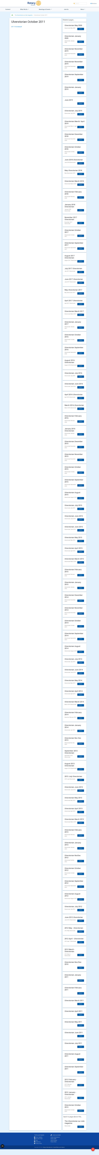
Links (36, 1140)
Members (94, 3)
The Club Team (39, 1138)
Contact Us (37, 1141)
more (80, 28)
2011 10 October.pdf (16, 26)
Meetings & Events (45, 9)
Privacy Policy (38, 1143)
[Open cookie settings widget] (2, 1146)
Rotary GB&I (53, 1138)
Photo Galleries (38, 1137)
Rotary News (53, 1141)
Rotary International (55, 1137)
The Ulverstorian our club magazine (23, 15)
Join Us (66, 9)
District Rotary (54, 1140)
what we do (24, 9)
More (82, 9)
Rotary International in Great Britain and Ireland (53, 1147)
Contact (7, 9)
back (81, 1126)
